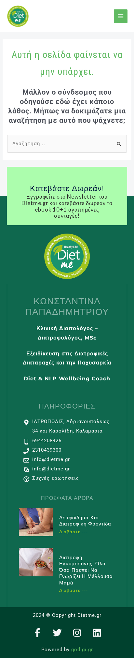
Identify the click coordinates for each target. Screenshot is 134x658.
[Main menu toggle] (120, 16)
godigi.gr (82, 649)
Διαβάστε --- (73, 532)
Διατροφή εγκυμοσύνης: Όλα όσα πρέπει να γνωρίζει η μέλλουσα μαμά (86, 570)
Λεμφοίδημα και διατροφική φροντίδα (85, 520)
